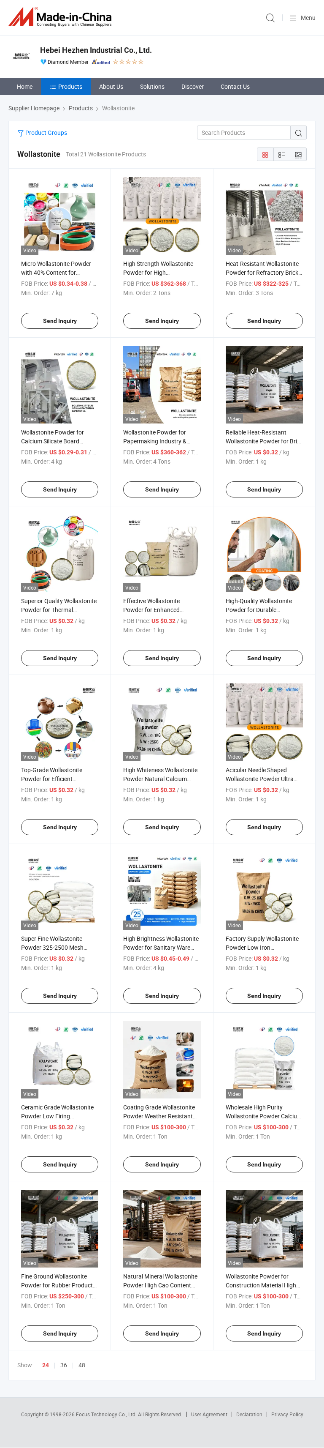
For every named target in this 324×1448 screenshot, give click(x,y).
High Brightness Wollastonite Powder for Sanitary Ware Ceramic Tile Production (161, 947)
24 (45, 1365)
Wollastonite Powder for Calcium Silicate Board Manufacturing (52, 441)
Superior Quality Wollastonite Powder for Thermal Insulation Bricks (59, 610)
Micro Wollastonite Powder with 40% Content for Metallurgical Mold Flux (56, 272)
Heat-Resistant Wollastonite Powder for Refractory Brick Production (262, 272)
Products (70, 86)
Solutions (152, 86)
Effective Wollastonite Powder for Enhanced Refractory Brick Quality (154, 610)
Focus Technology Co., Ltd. (107, 1414)
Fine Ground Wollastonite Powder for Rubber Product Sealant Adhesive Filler (57, 1285)
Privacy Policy (287, 1414)
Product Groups (45, 132)
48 (81, 1365)
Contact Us (235, 86)
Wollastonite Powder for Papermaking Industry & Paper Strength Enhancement (161, 441)
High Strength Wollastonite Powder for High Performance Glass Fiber (158, 272)
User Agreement (209, 1414)
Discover (192, 86)
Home (24, 86)
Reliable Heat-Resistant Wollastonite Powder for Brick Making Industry (264, 441)
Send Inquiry (60, 320)
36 (63, 1365)
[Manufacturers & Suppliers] (61, 17)
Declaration (249, 1414)
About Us (111, 86)
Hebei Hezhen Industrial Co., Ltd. (96, 50)
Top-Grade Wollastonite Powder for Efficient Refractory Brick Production (57, 779)
